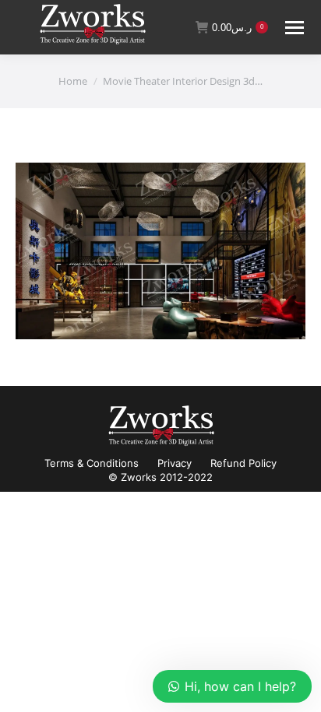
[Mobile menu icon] (294, 27)
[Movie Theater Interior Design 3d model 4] (160, 251)
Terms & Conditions (91, 463)
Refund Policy (243, 463)
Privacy (174, 463)
